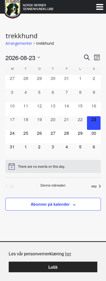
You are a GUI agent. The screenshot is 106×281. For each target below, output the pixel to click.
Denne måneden (53, 185)
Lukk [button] (53, 267)
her (68, 254)
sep (94, 186)
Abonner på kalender (50, 204)
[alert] (53, 166)
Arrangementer (18, 43)
